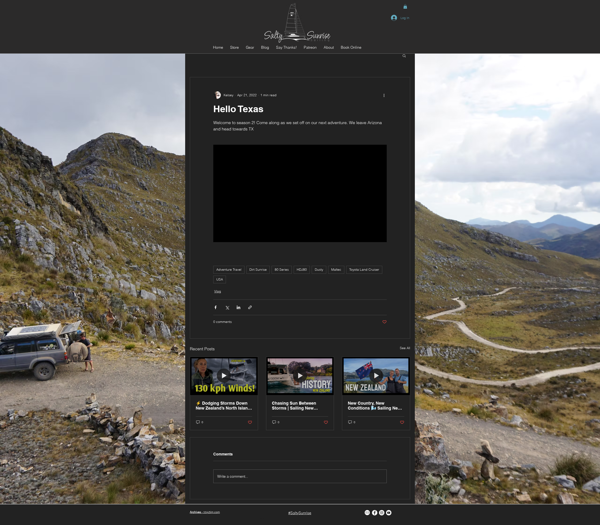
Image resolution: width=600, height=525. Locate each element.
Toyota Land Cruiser (364, 269)
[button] (405, 6)
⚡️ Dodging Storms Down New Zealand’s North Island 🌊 (223, 405)
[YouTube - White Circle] (388, 512)
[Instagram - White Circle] (381, 512)
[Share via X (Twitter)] (227, 307)
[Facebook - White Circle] (374, 512)
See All (405, 348)
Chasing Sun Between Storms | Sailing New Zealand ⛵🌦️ (294, 405)
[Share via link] (250, 307)
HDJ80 (302, 269)
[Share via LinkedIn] (238, 307)
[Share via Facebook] (215, 307)
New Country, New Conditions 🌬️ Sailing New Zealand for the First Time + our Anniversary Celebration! (375, 405)
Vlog (217, 291)
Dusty (319, 269)
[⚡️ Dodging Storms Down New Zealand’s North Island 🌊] (224, 376)
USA (219, 279)
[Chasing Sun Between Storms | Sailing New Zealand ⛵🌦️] (300, 376)
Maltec (336, 269)
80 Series (282, 269)
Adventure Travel (228, 269)
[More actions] (384, 95)
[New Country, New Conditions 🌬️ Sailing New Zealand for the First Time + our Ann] (376, 376)
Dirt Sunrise (258, 269)
